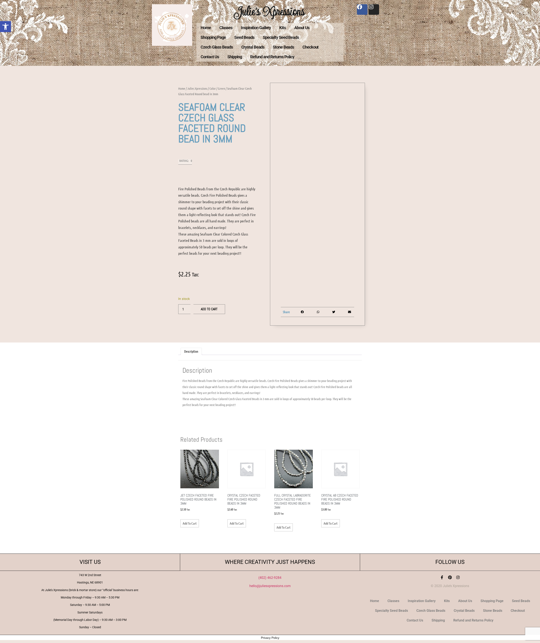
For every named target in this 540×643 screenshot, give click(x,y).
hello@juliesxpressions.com (270, 586)
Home (206, 27)
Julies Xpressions (197, 88)
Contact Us (210, 56)
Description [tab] (191, 351)
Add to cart (209, 309)
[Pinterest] (450, 577)
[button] (5, 26)
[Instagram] (458, 577)
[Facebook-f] (442, 577)
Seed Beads (244, 37)
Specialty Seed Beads (281, 37)
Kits (282, 27)
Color (212, 88)
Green (221, 88)
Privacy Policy (270, 637)
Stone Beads (283, 47)
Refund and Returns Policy (272, 56)
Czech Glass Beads (217, 47)
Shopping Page (213, 37)
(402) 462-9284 (269, 578)
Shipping (234, 56)
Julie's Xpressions (270, 11)
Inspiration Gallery (256, 27)
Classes (225, 27)
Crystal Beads (253, 47)
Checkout (310, 47)
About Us (301, 27)
